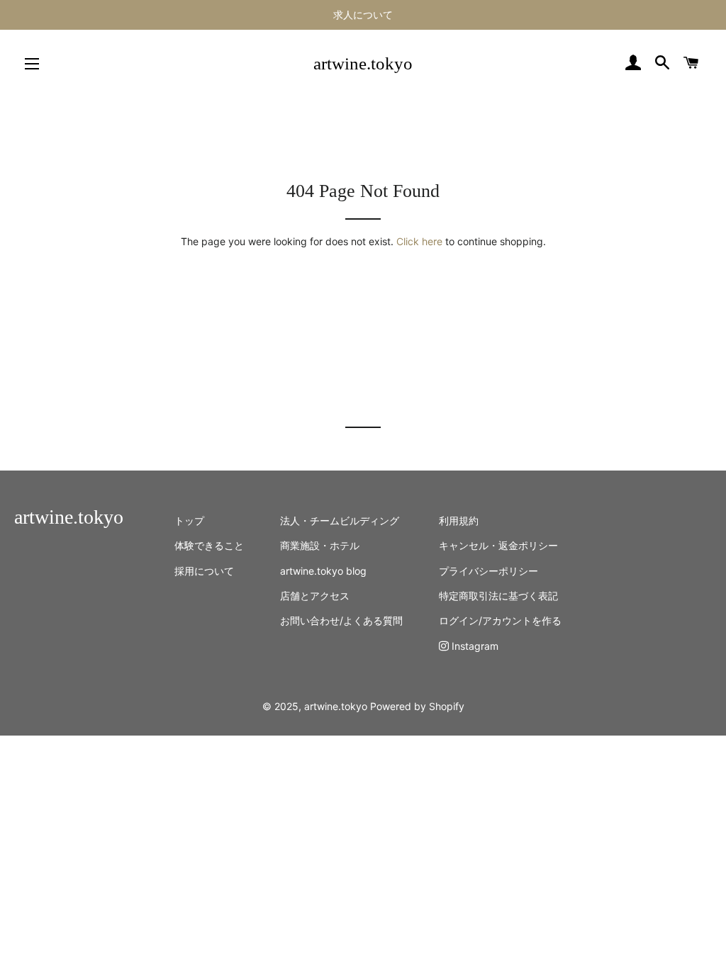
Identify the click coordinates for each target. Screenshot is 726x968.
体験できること (209, 545)
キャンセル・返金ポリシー (498, 545)
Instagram (473, 646)
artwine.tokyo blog (323, 571)
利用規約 (459, 520)
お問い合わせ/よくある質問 (341, 620)
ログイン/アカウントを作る (500, 620)
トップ (189, 520)
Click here (419, 241)
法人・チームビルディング (339, 520)
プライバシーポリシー (488, 571)
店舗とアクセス (315, 596)
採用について (204, 571)
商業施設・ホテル (319, 545)
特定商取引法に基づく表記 (498, 596)
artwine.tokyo (363, 63)
